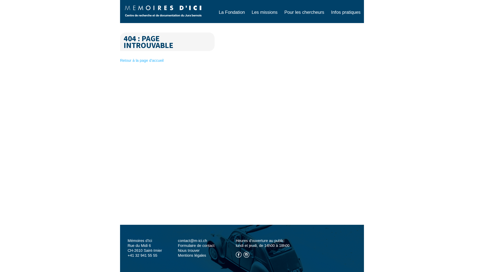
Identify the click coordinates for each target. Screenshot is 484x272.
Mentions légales (192, 255)
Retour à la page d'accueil (142, 60)
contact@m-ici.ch (192, 241)
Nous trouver (189, 250)
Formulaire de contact (196, 245)
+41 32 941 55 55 (142, 255)
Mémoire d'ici (163, 11)
